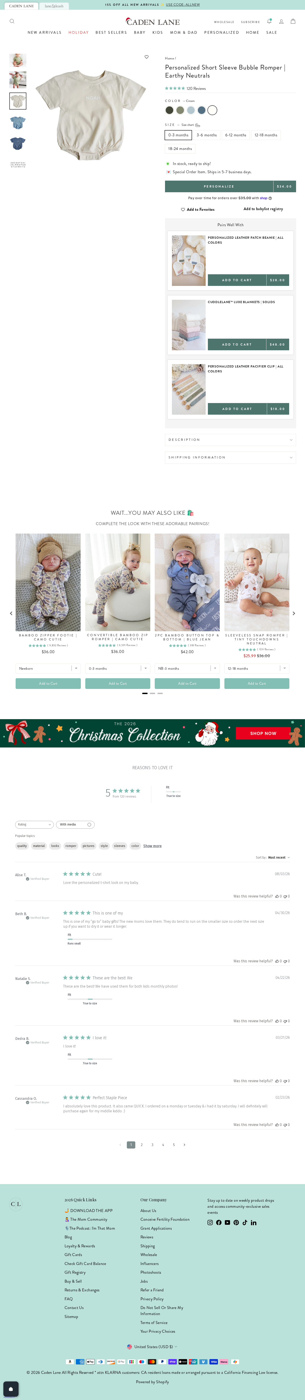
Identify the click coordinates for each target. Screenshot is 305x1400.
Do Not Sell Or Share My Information (161, 1311)
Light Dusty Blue (190, 110)
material (39, 846)
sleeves (119, 846)
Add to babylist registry (263, 209)
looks (55, 846)
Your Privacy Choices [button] (157, 1331)
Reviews (146, 1237)
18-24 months (180, 149)
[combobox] (34, 825)
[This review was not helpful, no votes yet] (285, 896)
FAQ (69, 1299)
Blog (68, 1237)
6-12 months (235, 135)
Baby (140, 32)
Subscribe (250, 22)
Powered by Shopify (152, 1382)
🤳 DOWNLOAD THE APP (89, 1211)
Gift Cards (73, 1255)
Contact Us (74, 1308)
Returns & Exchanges (82, 1290)
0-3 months (178, 135)
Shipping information (197, 457)
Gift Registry (75, 1272)
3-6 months (207, 135)
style (104, 846)
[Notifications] (269, 21)
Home (253, 32)
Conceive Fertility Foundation (165, 1219)
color (135, 846)
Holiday (79, 32)
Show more (152, 846)
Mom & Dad (184, 32)
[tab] (21, 6)
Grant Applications (156, 1228)
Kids (157, 32)
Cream (212, 110)
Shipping (147, 1246)
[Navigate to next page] (184, 1145)
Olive (169, 110)
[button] (90, 57)
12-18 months (266, 135)
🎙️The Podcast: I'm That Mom (90, 1228)
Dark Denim (201, 110)
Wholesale (224, 22)
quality (22, 846)
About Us (148, 1211)
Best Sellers (111, 32)
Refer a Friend (152, 1290)
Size (179, 124)
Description (185, 439)
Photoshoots (150, 1272)
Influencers (149, 1264)
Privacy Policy (152, 1299)
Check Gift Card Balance (85, 1264)
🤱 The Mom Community (86, 1219)
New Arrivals (45, 32)
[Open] (11, 1389)
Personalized (221, 32)
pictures (88, 846)
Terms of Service (154, 1323)
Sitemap (71, 1317)
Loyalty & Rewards (80, 1246)
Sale (272, 32)
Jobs (144, 1281)
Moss (180, 110)
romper (70, 846)
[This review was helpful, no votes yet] (277, 896)
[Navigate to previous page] (120, 1145)
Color (180, 101)
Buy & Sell (73, 1281)
